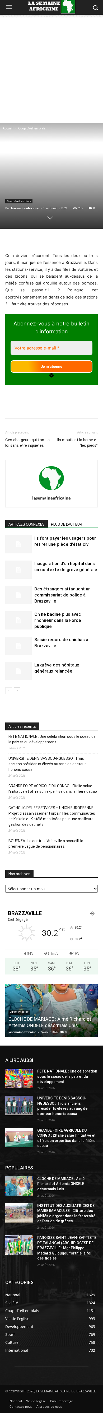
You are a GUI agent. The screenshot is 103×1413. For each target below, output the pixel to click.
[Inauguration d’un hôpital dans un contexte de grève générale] (18, 570)
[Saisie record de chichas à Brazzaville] (18, 646)
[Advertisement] (51, 68)
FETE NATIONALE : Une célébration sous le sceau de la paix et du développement (52, 739)
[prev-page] (8, 690)
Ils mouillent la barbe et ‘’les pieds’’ (77, 442)
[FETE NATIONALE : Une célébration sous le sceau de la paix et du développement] (19, 1078)
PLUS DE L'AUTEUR (66, 524)
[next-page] (17, 690)
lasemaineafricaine (25, 208)
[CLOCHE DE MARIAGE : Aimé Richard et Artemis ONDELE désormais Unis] (19, 1186)
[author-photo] (51, 490)
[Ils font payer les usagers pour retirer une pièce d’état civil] (18, 544)
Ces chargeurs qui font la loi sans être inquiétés (27, 442)
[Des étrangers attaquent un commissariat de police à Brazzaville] (18, 595)
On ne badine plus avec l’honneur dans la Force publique (57, 620)
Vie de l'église (19, 1012)
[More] (79, 239)
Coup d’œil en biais (32, 128)
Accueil (8, 128)
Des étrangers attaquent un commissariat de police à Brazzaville (62, 595)
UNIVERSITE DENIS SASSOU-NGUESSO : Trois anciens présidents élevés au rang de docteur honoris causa (47, 764)
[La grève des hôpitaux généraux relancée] (18, 671)
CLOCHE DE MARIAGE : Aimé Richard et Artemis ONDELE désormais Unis (61, 1184)
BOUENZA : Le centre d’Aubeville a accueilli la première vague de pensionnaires (45, 843)
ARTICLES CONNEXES (26, 524)
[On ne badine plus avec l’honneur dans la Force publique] (18, 620)
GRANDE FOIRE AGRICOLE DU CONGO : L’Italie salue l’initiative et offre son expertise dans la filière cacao (52, 789)
